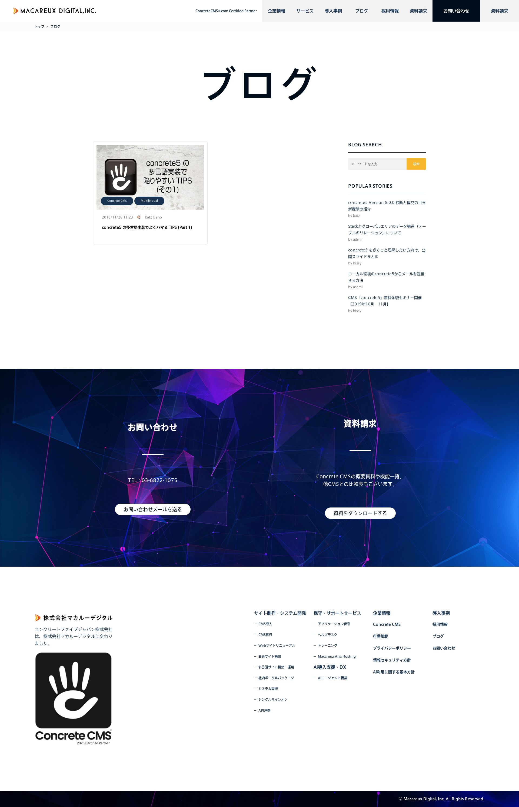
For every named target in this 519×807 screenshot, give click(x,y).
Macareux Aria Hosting (337, 656)
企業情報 (276, 11)
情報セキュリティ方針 (392, 660)
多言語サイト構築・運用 (276, 667)
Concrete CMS (117, 200)
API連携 (264, 710)
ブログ (361, 11)
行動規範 (380, 636)
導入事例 (333, 11)
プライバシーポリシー (392, 648)
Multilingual (149, 200)
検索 (416, 164)
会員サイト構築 (269, 656)
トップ (39, 26)
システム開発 (268, 688)
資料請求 (418, 11)
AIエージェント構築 (332, 678)
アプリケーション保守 (334, 624)
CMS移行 (265, 634)
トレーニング (327, 645)
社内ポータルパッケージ (276, 678)
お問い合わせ (456, 11)
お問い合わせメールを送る (153, 509)
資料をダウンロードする (360, 513)
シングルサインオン (273, 699)
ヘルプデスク (327, 634)
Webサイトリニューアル (276, 645)
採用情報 (390, 11)
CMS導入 (265, 624)
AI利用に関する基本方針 (394, 672)
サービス (305, 11)
